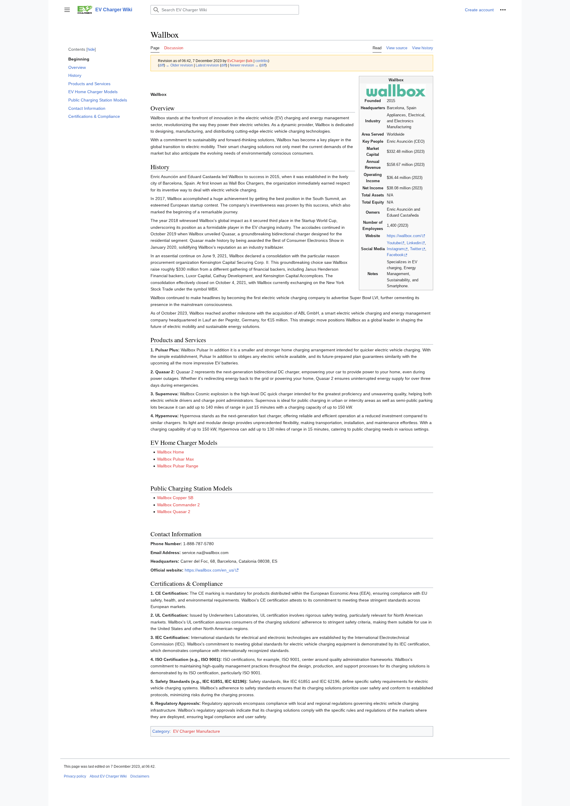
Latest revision (207, 65)
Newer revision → (244, 65)
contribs (261, 61)
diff (161, 65)
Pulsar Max (183, 459)
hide (91, 49)
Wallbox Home (170, 452)
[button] (67, 10)
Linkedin (414, 243)
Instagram (395, 249)
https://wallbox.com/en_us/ (210, 570)
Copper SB (183, 497)
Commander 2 (186, 504)
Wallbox (164, 459)
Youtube (394, 243)
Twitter (415, 249)
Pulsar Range (185, 466)
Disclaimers (139, 776)
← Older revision (179, 65)
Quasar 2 (181, 511)
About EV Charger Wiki (108, 776)
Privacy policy (75, 776)
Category (161, 731)
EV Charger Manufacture (196, 731)
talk (250, 61)
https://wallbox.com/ (404, 236)
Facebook (395, 255)
